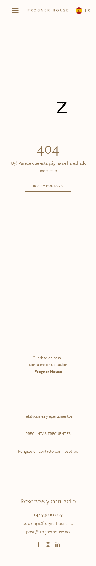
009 (59, 514)
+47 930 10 (44, 514)
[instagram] (48, 544)
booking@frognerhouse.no (48, 523)
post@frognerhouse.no (48, 531)
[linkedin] (57, 544)
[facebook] (38, 544)
